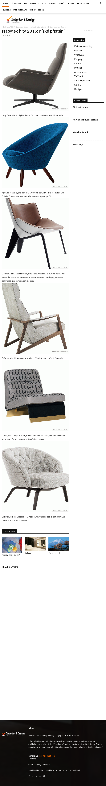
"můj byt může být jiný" (11, 555)
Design (41, 10)
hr (42, 770)
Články (32, 10)
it (43, 776)
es (40, 776)
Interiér (70, 3)
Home (5, 3)
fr (29, 776)
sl (63, 770)
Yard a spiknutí (20, 10)
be (34, 770)
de (33, 776)
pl (49, 770)
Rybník (61, 3)
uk (74, 770)
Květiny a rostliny (18, 3)
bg (77, 770)
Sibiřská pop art (81, 107)
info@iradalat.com (47, 755)
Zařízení (7, 10)
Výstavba (42, 3)
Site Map (32, 759)
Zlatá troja (78, 144)
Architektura (83, 3)
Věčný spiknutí (80, 132)
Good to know (9, 531)
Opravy (33, 3)
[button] (100, 3)
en (30, 770)
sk (60, 770)
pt (36, 776)
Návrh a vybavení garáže (85, 119)
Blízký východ (54, 553)
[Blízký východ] (58, 544)
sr (66, 770)
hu (38, 770)
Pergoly (52, 3)
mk (52, 770)
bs (70, 770)
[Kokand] (35, 544)
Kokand (28, 553)
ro (56, 770)
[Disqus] (35, 605)
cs (46, 770)
